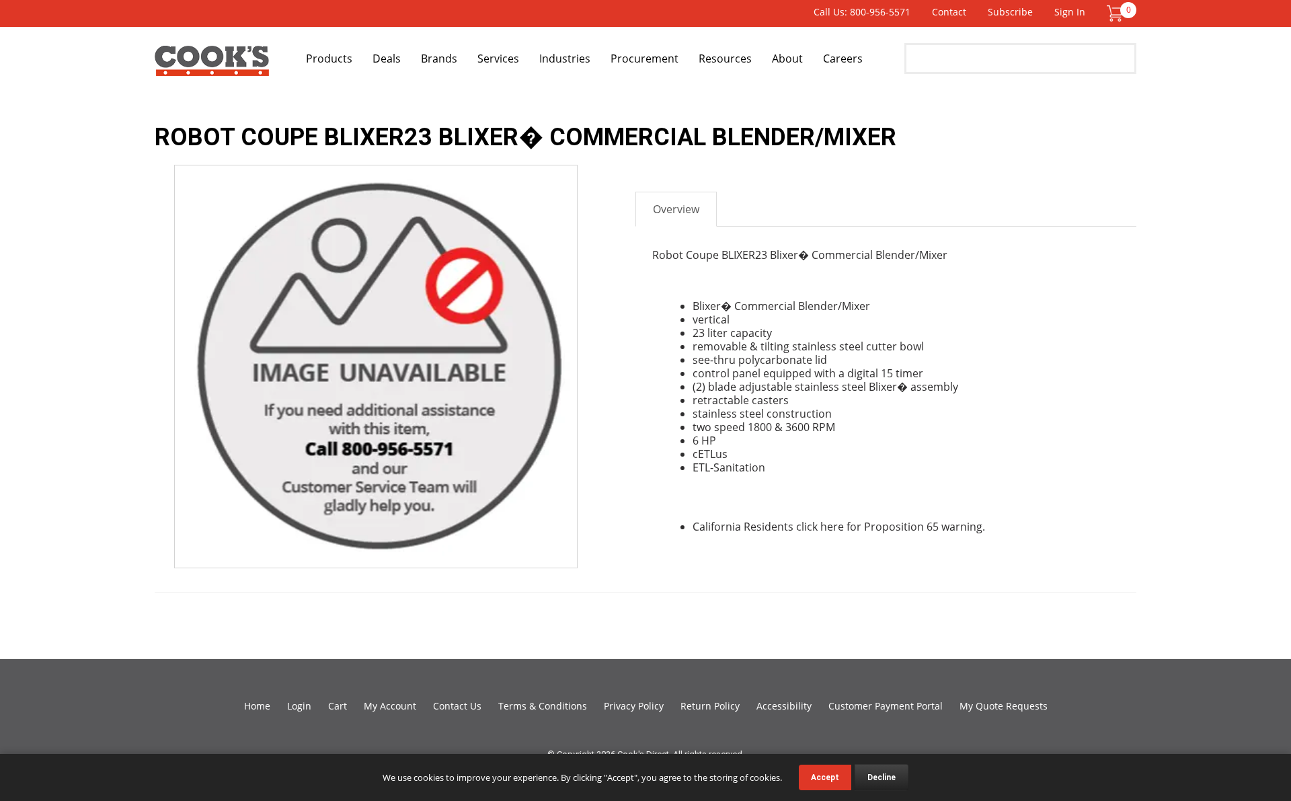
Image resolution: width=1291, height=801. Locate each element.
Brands (439, 58)
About (787, 58)
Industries (564, 58)
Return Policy (710, 705)
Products (329, 58)
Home (257, 705)
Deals (387, 58)
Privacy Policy (634, 705)
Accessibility (784, 705)
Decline (881, 777)
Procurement (644, 58)
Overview (676, 209)
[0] (1115, 12)
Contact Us (457, 705)
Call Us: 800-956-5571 (862, 11)
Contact (949, 11)
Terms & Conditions (542, 705)
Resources (725, 58)
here (832, 526)
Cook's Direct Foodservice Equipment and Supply (212, 66)
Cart (337, 705)
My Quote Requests (1004, 705)
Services (498, 58)
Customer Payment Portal (885, 705)
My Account (390, 705)
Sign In (1069, 11)
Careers (843, 58)
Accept (825, 777)
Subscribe (1010, 11)
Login (299, 705)
